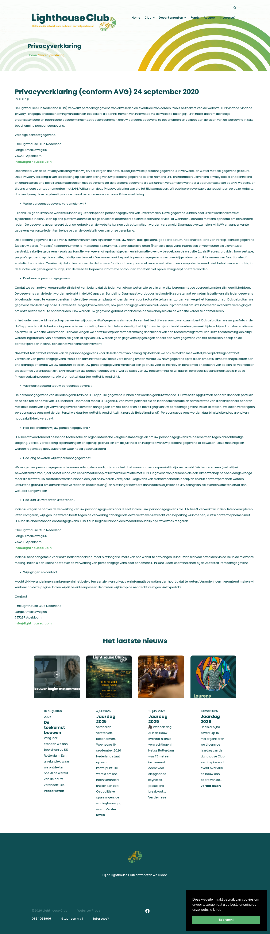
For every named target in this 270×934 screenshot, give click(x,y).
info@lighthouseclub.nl (34, 161)
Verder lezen (54, 791)
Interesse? (101, 918)
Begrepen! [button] (226, 919)
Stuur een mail (72, 918)
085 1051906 (41, 918)
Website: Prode (88, 910)
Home (32, 55)
